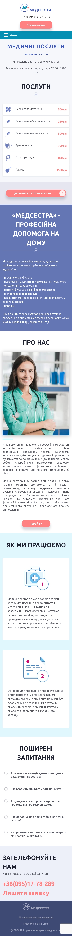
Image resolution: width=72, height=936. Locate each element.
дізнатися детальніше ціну (32, 193)
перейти (36, 523)
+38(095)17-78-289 (36, 17)
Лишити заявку (36, 25)
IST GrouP (44, 923)
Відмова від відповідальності (36, 917)
